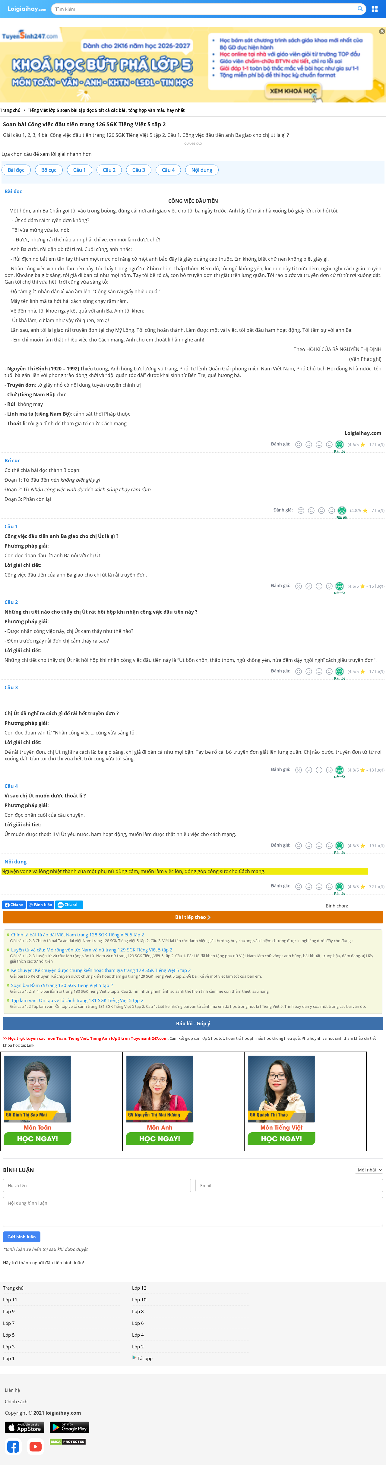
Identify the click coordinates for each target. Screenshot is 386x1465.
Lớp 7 (9, 1323)
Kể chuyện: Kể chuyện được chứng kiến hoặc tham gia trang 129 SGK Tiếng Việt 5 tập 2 (101, 970)
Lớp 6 (138, 1323)
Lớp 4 (138, 1335)
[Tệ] (309, 444)
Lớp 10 (139, 1300)
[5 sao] (381, 905)
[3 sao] (367, 905)
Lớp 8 (138, 1311)
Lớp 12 (139, 1288)
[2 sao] (360, 905)
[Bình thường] (319, 444)
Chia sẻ (16, 904)
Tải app (145, 1358)
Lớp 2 (138, 1347)
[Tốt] (329, 444)
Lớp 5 (9, 1335)
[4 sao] (374, 905)
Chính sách (16, 1401)
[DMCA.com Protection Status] (67, 1446)
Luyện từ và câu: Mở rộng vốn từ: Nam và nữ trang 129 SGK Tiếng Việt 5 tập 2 (91, 950)
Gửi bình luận (22, 1236)
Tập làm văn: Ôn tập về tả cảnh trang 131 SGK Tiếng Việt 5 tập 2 (77, 1000)
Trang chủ (13, 1288)
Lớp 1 (9, 1358)
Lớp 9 (9, 1311)
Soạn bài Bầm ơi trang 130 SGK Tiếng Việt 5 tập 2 (62, 985)
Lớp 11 (10, 1300)
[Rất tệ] (298, 444)
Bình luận (43, 905)
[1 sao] (352, 905)
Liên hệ (12, 1390)
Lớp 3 (9, 1347)
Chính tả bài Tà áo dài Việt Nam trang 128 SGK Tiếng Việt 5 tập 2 (77, 935)
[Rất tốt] (339, 444)
